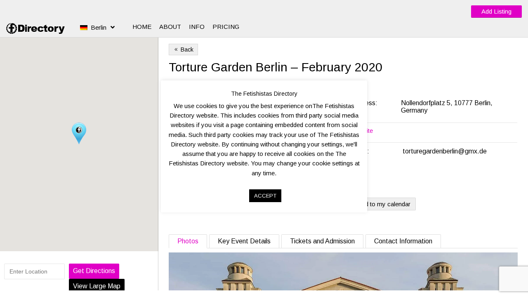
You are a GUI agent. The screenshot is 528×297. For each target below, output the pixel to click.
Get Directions (94, 270)
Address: (365, 102)
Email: (360, 151)
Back (183, 49)
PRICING (225, 26)
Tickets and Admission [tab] (322, 241)
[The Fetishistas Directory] (37, 28)
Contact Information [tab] (403, 241)
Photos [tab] (187, 241)
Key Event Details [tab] (244, 241)
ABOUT (170, 26)
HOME (141, 26)
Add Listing (496, 11)
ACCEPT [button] (265, 196)
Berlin (98, 27)
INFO (197, 26)
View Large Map (96, 286)
